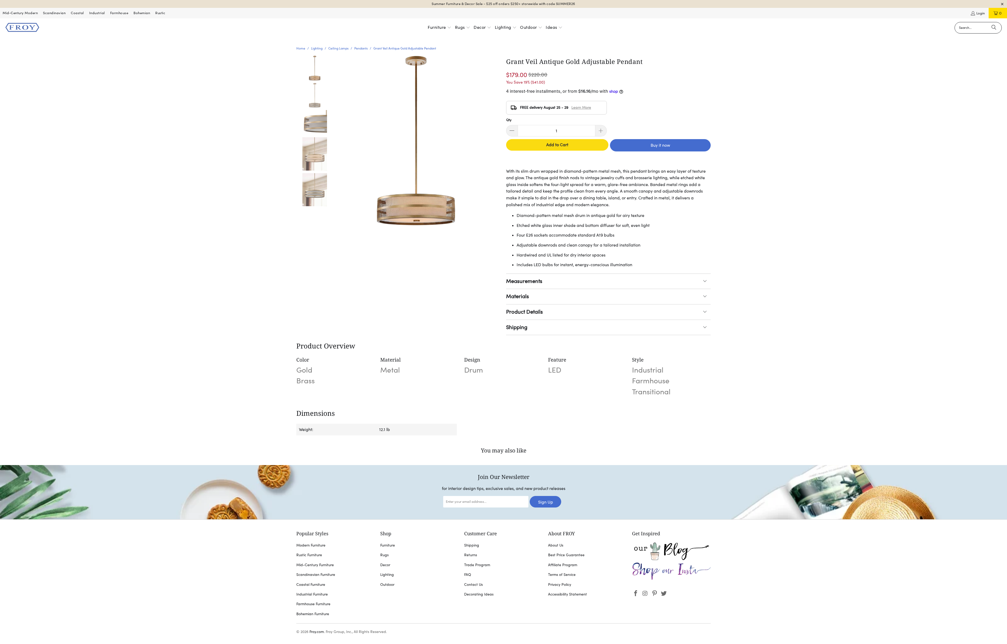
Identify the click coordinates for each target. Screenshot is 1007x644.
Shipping (516, 327)
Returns (470, 555)
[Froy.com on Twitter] (664, 593)
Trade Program (477, 565)
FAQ (467, 574)
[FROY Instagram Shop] (671, 578)
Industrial (97, 13)
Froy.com (316, 631)
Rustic (160, 13)
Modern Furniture (310, 545)
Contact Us (473, 584)
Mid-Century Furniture (315, 565)
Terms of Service (562, 574)
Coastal (77, 13)
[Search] (994, 28)
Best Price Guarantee (566, 555)
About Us (555, 545)
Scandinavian (54, 13)
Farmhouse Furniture (313, 604)
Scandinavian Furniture (315, 574)
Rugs (384, 555)
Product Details (524, 311)
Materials (517, 296)
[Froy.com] (22, 28)
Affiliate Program (562, 565)
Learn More (581, 107)
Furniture (387, 545)
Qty (509, 120)
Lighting (387, 574)
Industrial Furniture (312, 594)
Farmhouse (119, 13)
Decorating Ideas (479, 594)
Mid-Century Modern (20, 13)
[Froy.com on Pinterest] (654, 593)
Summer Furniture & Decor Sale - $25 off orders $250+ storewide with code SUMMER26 (503, 4)
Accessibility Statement (567, 594)
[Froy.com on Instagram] (645, 593)
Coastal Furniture (310, 584)
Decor (385, 565)
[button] (439, 28)
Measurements (524, 281)
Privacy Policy (559, 584)
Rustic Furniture (309, 555)
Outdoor (387, 584)
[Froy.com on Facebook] (636, 593)
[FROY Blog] (671, 558)
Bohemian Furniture (312, 614)
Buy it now (660, 145)
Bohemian (141, 13)
